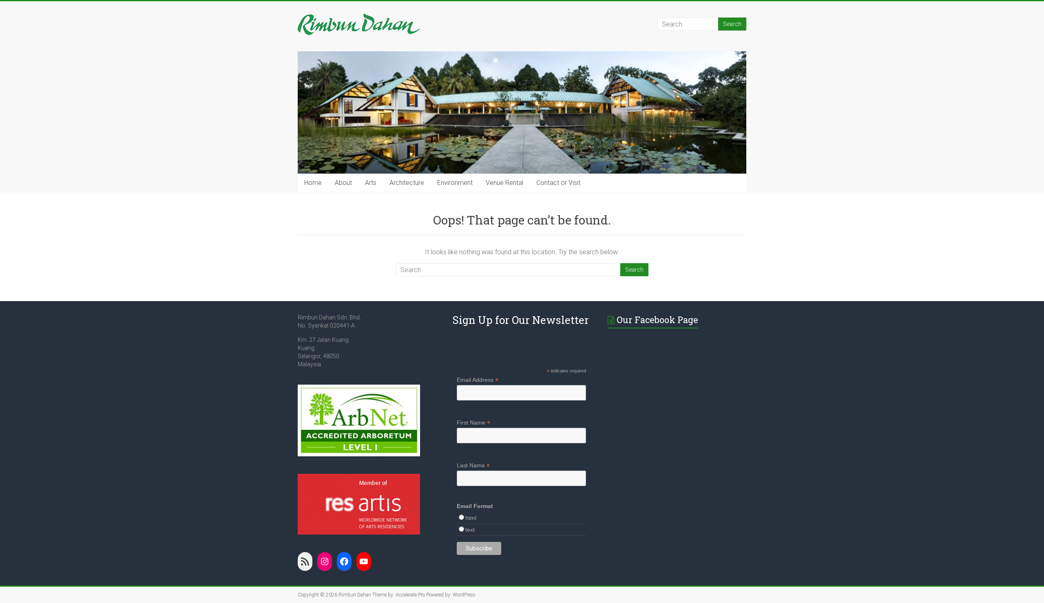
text (470, 529)
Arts (370, 183)
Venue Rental (504, 183)
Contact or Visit (558, 183)
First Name (473, 423)
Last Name (473, 465)
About (343, 183)
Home (313, 183)
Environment (455, 183)
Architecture (406, 183)
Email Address (477, 380)
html (470, 518)
